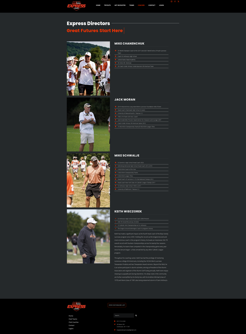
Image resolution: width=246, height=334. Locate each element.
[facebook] (175, 1)
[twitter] (178, 1)
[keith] (76, 302)
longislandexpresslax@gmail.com (126, 330)
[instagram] (171, 1)
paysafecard (127, 274)
